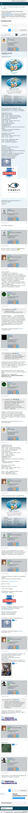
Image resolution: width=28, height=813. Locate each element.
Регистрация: (10, 42)
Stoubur (9, 292)
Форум (5, 6)
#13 (26, 696)
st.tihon (9, 209)
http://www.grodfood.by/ (7, 609)
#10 (26, 548)
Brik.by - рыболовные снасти (20, 794)
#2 (26, 223)
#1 (26, 53)
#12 (26, 651)
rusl (8, 38)
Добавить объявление (19, 797)
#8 (26, 442)
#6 (26, 350)
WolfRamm (10, 681)
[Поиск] (16, 35)
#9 (26, 493)
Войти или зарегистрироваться (19, 1)
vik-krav (9, 231)
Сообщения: (10, 43)
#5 (26, 306)
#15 (26, 773)
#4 (26, 269)
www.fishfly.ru (14, 586)
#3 (26, 246)
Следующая (23, 30)
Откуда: (9, 45)
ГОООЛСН (4, 8)
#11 (26, 573)
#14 (26, 740)
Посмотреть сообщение (15, 309)
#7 (26, 396)
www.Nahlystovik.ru (13, 581)
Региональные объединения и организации (16, 6)
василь (9, 255)
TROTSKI (9, 335)
